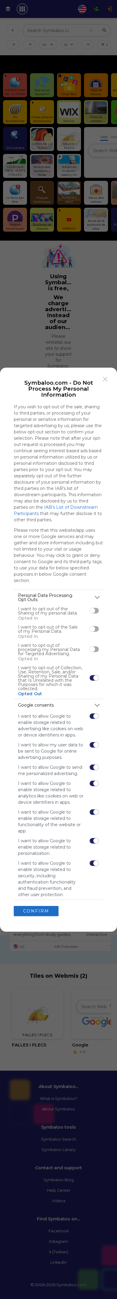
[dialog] (58, 650)
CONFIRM (36, 911)
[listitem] (58, 597)
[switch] (94, 611)
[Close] (105, 379)
